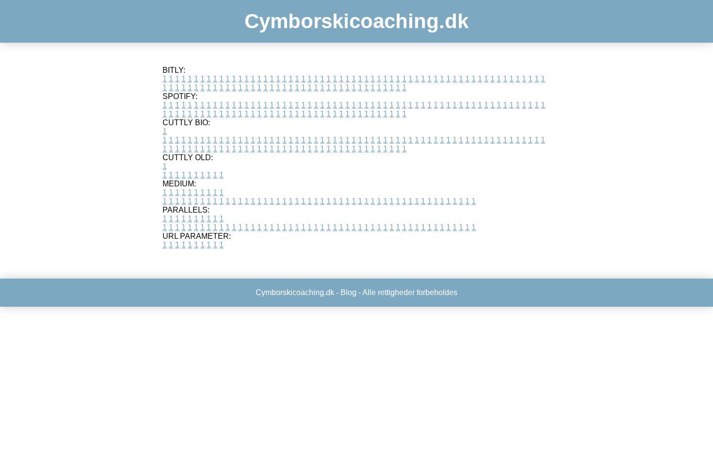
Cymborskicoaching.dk (356, 21)
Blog (348, 292)
